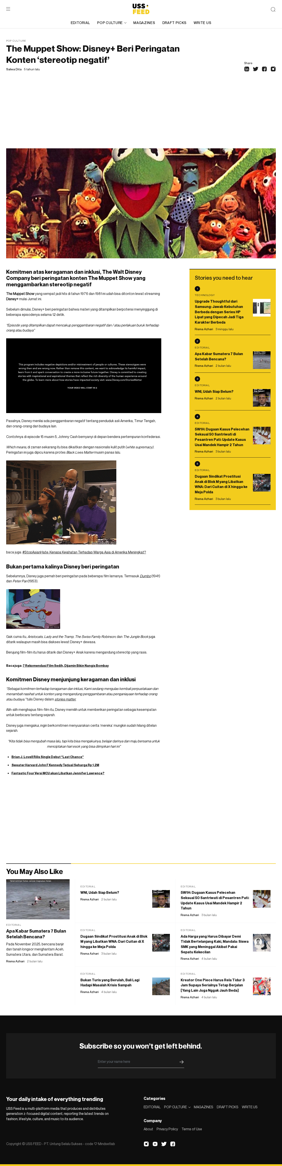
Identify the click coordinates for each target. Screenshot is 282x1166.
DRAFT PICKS (174, 22)
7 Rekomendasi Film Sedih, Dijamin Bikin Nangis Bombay (66, 665)
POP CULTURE (110, 22)
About (148, 1129)
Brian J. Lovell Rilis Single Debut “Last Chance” (47, 757)
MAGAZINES (144, 22)
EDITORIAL (80, 22)
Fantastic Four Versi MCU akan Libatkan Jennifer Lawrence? (57, 773)
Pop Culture (16, 40)
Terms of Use (192, 1129)
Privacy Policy (167, 1129)
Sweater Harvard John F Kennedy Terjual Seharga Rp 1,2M (55, 765)
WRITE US (203, 22)
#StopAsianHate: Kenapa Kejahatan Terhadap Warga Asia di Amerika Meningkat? (84, 552)
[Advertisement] (141, 115)
